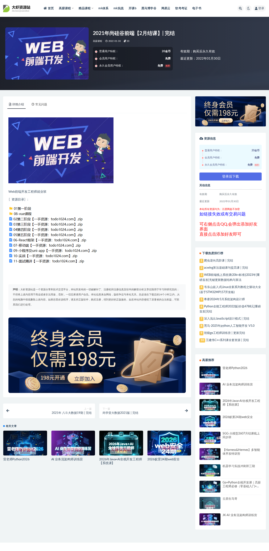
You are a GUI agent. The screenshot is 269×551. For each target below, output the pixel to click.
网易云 (165, 8)
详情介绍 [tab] (18, 104)
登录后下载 (230, 176)
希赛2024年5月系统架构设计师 (224, 299)
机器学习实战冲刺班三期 (239, 466)
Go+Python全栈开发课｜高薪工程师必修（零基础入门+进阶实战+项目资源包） (242, 486)
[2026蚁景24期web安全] (169, 449)
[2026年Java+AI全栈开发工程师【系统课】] (121, 450)
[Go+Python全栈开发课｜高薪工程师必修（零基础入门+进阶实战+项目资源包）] (209, 490)
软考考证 (181, 8)
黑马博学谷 (148, 8)
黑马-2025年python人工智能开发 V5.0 (229, 325)
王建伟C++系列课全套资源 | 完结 (227, 340)
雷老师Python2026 (16, 459)
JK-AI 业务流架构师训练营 (240, 515)
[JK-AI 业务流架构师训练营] (209, 522)
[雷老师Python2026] (25, 451)
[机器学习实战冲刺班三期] (209, 474)
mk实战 (118, 8)
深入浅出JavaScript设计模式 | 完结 (226, 318)
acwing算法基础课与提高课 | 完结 (226, 267)
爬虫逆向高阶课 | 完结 (218, 260)
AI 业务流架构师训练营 (67, 459)
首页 (51, 8)
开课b (132, 8)
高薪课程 (97, 41)
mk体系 (103, 8)
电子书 (196, 8)
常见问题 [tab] (41, 104)
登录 (261, 8)
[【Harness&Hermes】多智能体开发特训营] (209, 457)
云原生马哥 (230, 498)
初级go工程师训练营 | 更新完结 (224, 333)
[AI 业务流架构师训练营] (73, 451)
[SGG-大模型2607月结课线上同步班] (209, 441)
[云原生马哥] (209, 506)
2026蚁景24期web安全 (163, 459)
